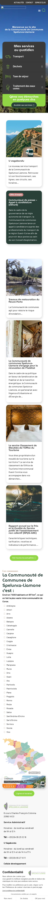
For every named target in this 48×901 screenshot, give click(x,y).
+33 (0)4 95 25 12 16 (15, 837)
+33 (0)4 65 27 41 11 (15, 857)
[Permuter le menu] (39, 10)
